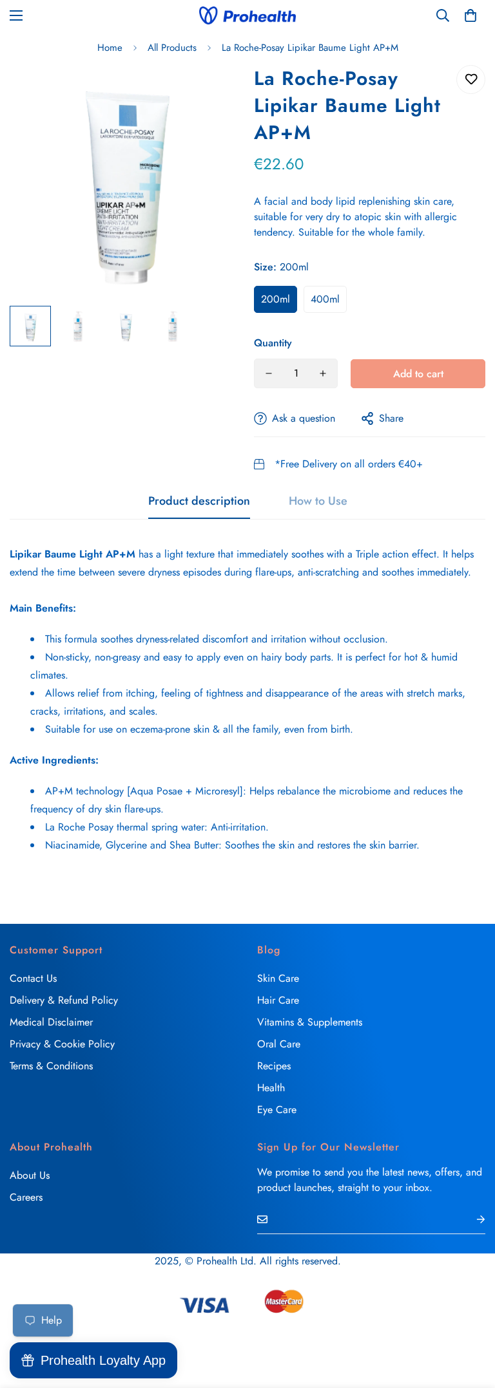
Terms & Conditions (51, 1065)
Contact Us (33, 978)
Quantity (273, 342)
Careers (26, 1197)
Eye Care (276, 1109)
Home (109, 48)
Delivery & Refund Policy (64, 1000)
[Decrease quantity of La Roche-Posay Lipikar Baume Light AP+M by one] (269, 373)
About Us (30, 1175)
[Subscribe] (470, 1219)
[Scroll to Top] (470, 1318)
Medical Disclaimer (51, 1022)
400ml (325, 299)
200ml (275, 299)
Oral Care (278, 1043)
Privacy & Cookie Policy (62, 1043)
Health (271, 1087)
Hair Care (278, 1000)
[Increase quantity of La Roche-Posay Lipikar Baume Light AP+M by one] (323, 373)
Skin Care (278, 978)
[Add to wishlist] (470, 79)
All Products (172, 48)
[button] (470, 15)
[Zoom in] (213, 92)
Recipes (274, 1065)
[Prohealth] (247, 15)
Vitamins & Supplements (309, 1022)
